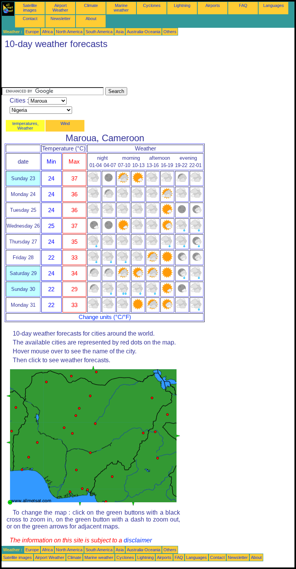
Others (170, 31)
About (91, 18)
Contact (30, 18)
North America (69, 31)
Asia (120, 31)
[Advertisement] (142, 69)
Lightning (182, 5)
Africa (47, 31)
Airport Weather (60, 7)
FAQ (243, 5)
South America (99, 31)
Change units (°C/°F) (105, 317)
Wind (65, 123)
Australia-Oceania (143, 31)
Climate (91, 5)
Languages (273, 5)
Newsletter (60, 18)
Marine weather (121, 7)
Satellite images (30, 7)
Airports (212, 5)
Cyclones (152, 5)
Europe (32, 31)
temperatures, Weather (25, 125)
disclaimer (138, 540)
